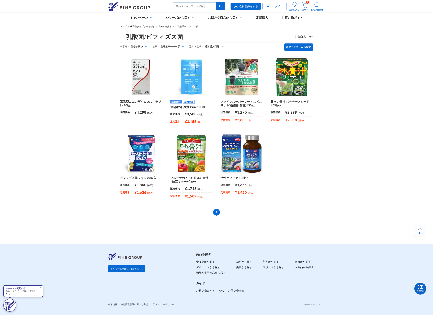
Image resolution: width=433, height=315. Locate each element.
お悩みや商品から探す (223, 17)
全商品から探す (205, 261)
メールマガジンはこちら (127, 268)
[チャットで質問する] (9, 305)
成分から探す (165, 26)
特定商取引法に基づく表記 (134, 304)
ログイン (277, 6)
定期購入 (262, 17)
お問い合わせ (236, 290)
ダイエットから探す (208, 267)
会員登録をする (248, 6)
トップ (123, 26)
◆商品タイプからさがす (142, 26)
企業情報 (112, 304)
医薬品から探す (304, 267)
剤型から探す (271, 261)
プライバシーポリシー (162, 304)
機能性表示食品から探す (211, 272)
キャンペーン (139, 17)
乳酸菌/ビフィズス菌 (187, 26)
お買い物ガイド (292, 17)
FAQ (221, 290)
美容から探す (244, 267)
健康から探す (303, 261)
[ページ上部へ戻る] (420, 231)
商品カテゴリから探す (298, 47)
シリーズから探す (178, 17)
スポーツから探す (273, 267)
